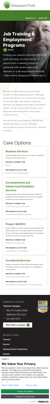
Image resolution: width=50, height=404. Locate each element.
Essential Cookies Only (25, 396)
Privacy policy (32, 385)
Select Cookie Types (10, 385)
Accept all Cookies (25, 391)
